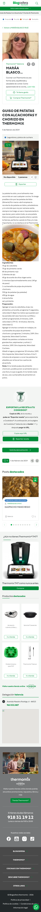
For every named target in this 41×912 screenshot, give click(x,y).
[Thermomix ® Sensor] (30, 652)
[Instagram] (24, 838)
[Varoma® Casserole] (30, 614)
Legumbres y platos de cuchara (16, 500)
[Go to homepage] (20, 3)
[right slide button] (36, 524)
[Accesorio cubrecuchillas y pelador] (11, 614)
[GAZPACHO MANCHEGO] (20, 488)
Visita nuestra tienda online (19, 8)
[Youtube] (16, 838)
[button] (37, 3)
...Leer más (31, 87)
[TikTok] (32, 838)
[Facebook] (8, 838)
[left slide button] (4, 524)
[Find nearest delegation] (4, 3)
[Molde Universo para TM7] (11, 652)
